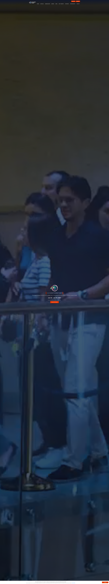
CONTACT (78, 3)
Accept (105, 582)
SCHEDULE (42, 3)
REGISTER (73, 1)
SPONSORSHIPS (72, 3)
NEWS (56, 3)
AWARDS (52, 3)
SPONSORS (67, 3)
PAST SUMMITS (61, 3)
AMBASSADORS (47, 3)
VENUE (38, 3)
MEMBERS (78, 1)
